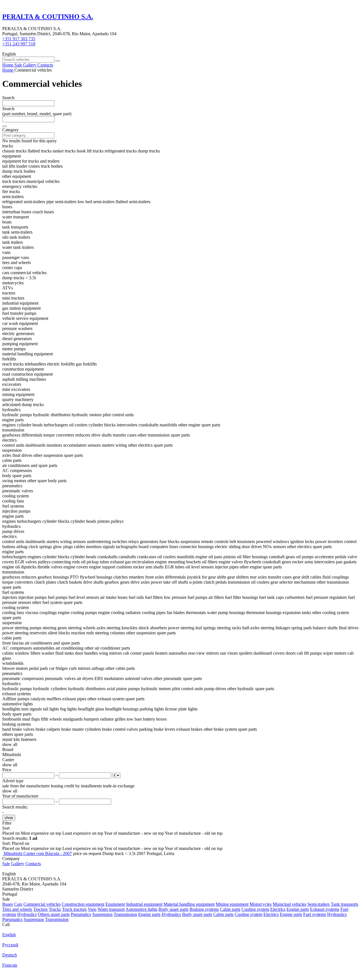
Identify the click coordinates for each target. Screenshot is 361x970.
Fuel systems (314, 914)
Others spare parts (54, 914)
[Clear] (4, 126)
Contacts (33, 863)
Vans (92, 909)
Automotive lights (141, 909)
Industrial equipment (144, 904)
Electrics (277, 909)
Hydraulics (27, 914)
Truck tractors (74, 909)
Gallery (17, 863)
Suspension (102, 914)
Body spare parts (173, 909)
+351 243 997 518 (18, 43)
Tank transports (344, 904)
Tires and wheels (17, 909)
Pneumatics (81, 914)
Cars (18, 904)
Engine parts (298, 909)
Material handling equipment (189, 904)
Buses (7, 904)
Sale (6, 863)
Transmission (125, 914)
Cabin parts (230, 909)
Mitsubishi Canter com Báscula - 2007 (38, 853)
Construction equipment (83, 904)
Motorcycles (261, 904)
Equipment (115, 904)
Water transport (111, 909)
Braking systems (204, 909)
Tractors (40, 909)
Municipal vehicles (289, 904)
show (9, 818)
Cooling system (255, 909)
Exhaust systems (324, 909)
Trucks (55, 909)
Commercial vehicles (42, 904)
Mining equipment (232, 904)
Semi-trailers (318, 904)
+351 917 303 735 (18, 38)
